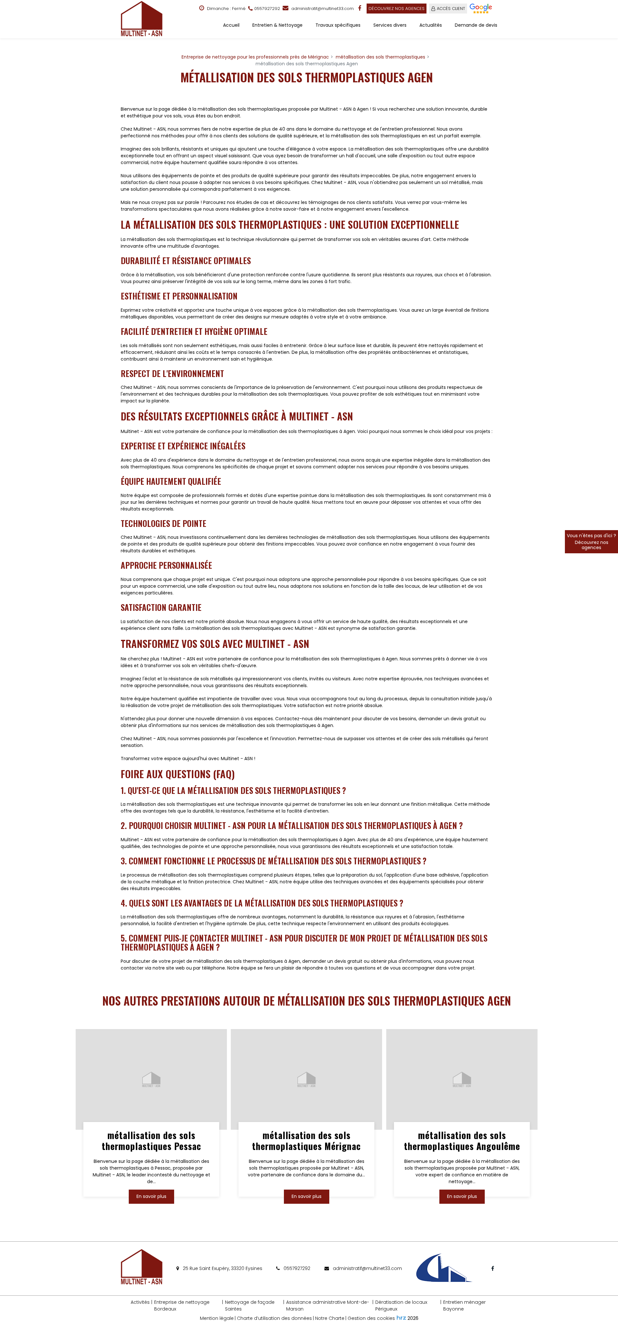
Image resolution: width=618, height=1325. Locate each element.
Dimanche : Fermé (226, 8)
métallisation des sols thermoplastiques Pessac (151, 1141)
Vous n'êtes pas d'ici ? (591, 541)
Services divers (390, 25)
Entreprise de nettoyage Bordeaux (182, 1305)
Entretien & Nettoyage (277, 25)
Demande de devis (476, 25)
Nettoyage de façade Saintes (250, 1305)
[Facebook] (360, 8)
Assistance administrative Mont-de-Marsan (327, 1305)
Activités (140, 1302)
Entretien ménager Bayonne (464, 1305)
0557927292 (296, 1268)
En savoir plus (151, 1196)
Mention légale (217, 1318)
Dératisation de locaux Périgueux (401, 1305)
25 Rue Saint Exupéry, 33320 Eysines (222, 1268)
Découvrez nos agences (397, 8)
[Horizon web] (401, 1317)
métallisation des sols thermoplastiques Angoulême (462, 1141)
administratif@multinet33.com (322, 8)
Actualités (430, 25)
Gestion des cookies (371, 1318)
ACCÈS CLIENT (451, 8)
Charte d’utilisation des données (274, 1318)
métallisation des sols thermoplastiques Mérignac (306, 1141)
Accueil (231, 25)
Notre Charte (329, 1318)
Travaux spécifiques (337, 25)
